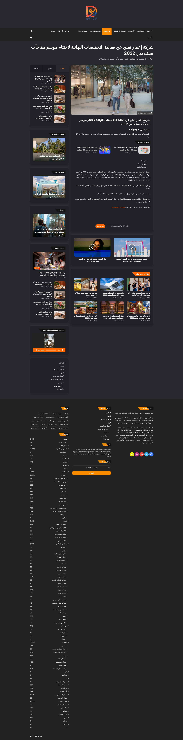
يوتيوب (64, 455)
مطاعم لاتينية (62, 596)
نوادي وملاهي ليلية (60, 623)
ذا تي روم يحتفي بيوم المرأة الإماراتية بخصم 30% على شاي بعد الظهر (42, 98)
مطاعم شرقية (61, 590)
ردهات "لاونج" (61, 557)
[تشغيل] (63, 350)
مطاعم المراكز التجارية (59, 580)
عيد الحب (63, 495)
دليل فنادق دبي (64, 424)
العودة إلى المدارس (60, 478)
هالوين (64, 518)
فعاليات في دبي (63, 428)
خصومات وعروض (61, 681)
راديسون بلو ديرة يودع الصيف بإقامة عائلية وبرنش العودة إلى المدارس (43, 78)
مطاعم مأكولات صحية (59, 603)
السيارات (63, 636)
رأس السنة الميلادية (60, 482)
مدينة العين (62, 442)
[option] (49, 149)
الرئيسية (149, 31)
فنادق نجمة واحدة (60, 537)
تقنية (66, 672)
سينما (64, 655)
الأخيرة (62, 68)
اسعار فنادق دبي (38, 417)
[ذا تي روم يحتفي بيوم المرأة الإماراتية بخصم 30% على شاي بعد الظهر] (59, 99)
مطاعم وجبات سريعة (59, 609)
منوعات (65, 721)
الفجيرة (65, 465)
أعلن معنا (60, 389)
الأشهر (49, 68)
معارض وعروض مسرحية (58, 508)
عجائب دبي (64, 708)
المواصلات (64, 626)
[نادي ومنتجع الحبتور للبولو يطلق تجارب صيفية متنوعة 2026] (85, 307)
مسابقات (63, 452)
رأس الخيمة (63, 691)
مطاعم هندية (62, 606)
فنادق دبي (53, 428)
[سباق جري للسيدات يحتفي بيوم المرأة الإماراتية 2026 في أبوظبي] (59, 109)
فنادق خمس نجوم (60, 534)
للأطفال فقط (62, 659)
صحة (64, 727)
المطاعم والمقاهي (118, 31)
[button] (49, 343)
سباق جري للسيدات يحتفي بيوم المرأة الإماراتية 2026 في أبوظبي (42, 108)
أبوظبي (66, 413)
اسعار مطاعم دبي (63, 421)
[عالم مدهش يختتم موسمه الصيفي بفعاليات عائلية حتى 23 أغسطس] (104, 150)
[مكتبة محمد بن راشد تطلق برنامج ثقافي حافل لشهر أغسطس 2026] (112, 284)
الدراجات (63, 632)
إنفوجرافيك (63, 445)
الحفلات (63, 475)
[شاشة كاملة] (36, 350)
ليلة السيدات (62, 564)
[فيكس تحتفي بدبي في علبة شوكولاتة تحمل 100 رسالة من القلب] (144, 150)
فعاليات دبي (35, 424)
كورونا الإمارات (62, 714)
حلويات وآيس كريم (60, 554)
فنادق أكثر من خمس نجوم (58, 527)
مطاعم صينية (62, 593)
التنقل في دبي (61, 629)
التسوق (63, 646)
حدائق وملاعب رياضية (59, 649)
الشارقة (65, 462)
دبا (65, 468)
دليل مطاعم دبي (52, 424)
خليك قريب (57, 386)
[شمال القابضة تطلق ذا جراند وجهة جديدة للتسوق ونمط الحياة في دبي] (112, 307)
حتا (66, 678)
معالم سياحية (62, 665)
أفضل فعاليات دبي (63, 417)
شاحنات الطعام (61, 560)
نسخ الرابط (100, 226)
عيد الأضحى (62, 485)
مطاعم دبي (45, 428)
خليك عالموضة (62, 685)
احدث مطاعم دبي (50, 417)
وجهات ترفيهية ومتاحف (59, 668)
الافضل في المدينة (58, 376)
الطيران (63, 639)
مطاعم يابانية (62, 613)
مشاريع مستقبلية (56, 379)
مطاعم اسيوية (61, 577)
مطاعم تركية (62, 583)
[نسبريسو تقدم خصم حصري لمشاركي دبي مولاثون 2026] (85, 284)
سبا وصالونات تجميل (59, 652)
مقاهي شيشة (62, 619)
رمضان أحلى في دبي (60, 695)
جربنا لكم (64, 675)
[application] (49, 343)
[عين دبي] (91, 14)
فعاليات (43, 424)
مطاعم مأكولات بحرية (59, 600)
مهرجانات (63, 514)
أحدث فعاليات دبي (44, 413)
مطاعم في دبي (35, 428)
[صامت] (39, 350)
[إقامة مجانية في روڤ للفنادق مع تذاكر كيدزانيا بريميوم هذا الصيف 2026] (138, 307)
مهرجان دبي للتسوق (59, 511)
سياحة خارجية (63, 701)
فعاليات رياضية (61, 501)
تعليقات (36, 68)
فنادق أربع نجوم (61, 524)
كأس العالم (62, 505)
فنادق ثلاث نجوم (61, 531)
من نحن (60, 383)
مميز (65, 718)
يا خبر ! (150, 37)
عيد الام (63, 491)
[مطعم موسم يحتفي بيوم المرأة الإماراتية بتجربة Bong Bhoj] (59, 89)
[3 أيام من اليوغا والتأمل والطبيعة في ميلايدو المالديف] (59, 119)
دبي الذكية (64, 688)
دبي (33, 421)
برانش (64, 550)
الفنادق (130, 31)
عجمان (65, 711)
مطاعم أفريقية (61, 567)
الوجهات (106, 31)
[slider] (51, 350)
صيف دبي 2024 (82, 31)
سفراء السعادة (62, 698)
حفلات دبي (40, 421)
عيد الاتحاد (63, 488)
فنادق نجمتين (62, 541)
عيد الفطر (63, 498)
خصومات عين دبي (95, 31)
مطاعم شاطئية (61, 586)
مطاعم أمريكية (61, 570)
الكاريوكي (63, 547)
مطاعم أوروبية (61, 573)
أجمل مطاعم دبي (56, 413)
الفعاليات (140, 31)
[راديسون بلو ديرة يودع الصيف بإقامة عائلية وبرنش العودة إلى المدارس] (59, 79)
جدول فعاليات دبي (50, 421)
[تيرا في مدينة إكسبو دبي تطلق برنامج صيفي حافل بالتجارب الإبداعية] (138, 284)
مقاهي (64, 616)
